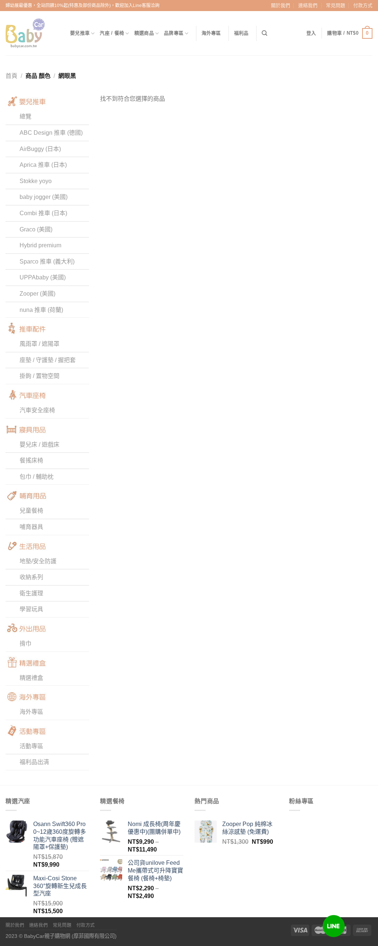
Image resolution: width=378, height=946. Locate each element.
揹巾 (25, 643)
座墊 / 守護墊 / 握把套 (48, 360)
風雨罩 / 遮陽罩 (39, 344)
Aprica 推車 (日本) (43, 165)
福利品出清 (34, 762)
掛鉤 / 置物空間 (39, 376)
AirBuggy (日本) (40, 149)
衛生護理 (31, 593)
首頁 (11, 76)
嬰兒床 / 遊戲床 (39, 444)
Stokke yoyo (36, 181)
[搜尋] (264, 33)
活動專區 (31, 746)
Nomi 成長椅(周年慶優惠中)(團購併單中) (154, 828)
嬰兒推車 (80, 33)
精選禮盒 (31, 678)
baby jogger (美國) (44, 197)
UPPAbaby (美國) (43, 277)
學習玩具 (31, 609)
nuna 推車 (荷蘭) (41, 310)
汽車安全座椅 (37, 410)
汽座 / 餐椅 (112, 33)
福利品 (241, 33)
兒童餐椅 (31, 511)
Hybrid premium (40, 245)
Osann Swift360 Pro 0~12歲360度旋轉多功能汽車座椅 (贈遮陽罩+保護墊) (59, 835)
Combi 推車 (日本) (43, 213)
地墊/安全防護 (38, 561)
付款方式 (362, 5)
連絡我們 (307, 5)
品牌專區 (173, 33)
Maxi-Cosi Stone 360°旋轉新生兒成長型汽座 (60, 886)
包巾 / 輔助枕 (37, 477)
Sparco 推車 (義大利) (47, 261)
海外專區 (211, 33)
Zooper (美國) (37, 293)
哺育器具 (31, 527)
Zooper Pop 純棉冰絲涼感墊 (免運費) (247, 828)
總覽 (25, 116)
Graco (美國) (36, 229)
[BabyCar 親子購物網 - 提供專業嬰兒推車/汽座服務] (32, 33)
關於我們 (280, 5)
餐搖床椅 (31, 460)
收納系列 (31, 577)
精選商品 (144, 33)
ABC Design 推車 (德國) (51, 133)
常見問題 (335, 5)
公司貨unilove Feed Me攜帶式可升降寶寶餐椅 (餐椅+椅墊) (155, 870)
